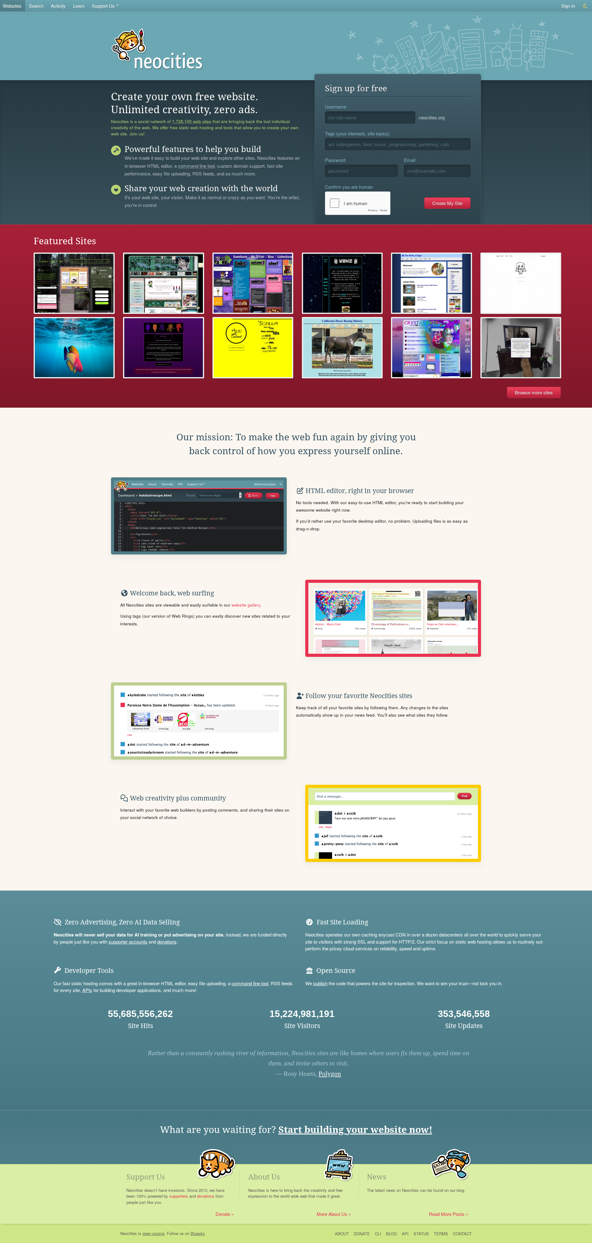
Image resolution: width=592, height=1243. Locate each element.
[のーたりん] (163, 283)
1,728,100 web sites (191, 121)
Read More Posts (446, 1214)
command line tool (196, 166)
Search (36, 5)
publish (320, 983)
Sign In (568, 5)
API (405, 1234)
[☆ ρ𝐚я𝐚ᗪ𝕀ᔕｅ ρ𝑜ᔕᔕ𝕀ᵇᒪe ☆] (520, 347)
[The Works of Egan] (431, 283)
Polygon (330, 1073)
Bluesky (198, 1233)
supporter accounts (128, 941)
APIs (87, 990)
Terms (441, 1234)
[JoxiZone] (253, 283)
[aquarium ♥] (74, 347)
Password (335, 160)
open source (153, 1233)
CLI (378, 1234)
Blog (391, 1234)
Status (421, 1234)
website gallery (246, 605)
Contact (462, 1234)
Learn (78, 5)
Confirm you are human (349, 186)
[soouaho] (520, 283)
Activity (58, 5)
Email (409, 160)
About (342, 1234)
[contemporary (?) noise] (253, 347)
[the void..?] (163, 347)
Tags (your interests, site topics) (357, 133)
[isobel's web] (74, 283)
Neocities (128, 1233)
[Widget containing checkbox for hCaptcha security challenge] (357, 203)
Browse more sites (534, 392)
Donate (223, 1214)
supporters (178, 1196)
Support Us (103, 5)
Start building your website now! (355, 1129)
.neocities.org (431, 117)
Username (335, 106)
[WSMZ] (342, 283)
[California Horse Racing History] (342, 347)
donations (167, 941)
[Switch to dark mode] (585, 6)
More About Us (332, 1214)
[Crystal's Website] (431, 347)
